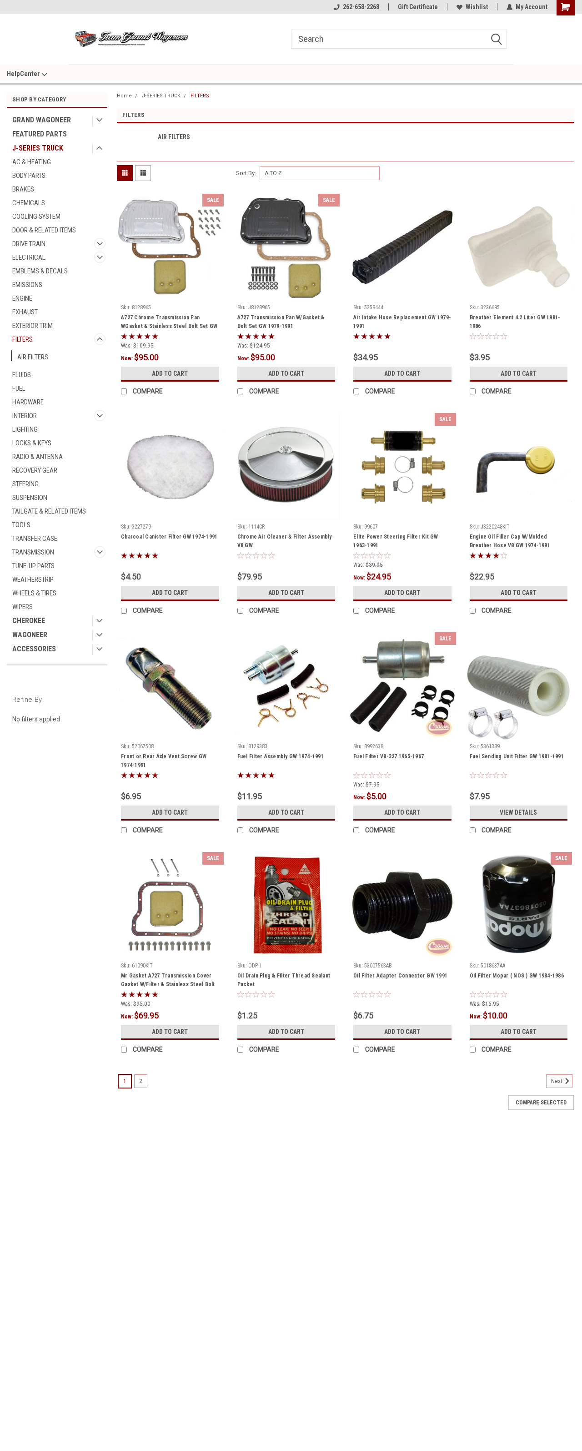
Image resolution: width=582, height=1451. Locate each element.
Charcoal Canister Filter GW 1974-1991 (169, 537)
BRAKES (23, 189)
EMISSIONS (27, 285)
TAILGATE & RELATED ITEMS (49, 511)
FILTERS (22, 339)
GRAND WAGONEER (41, 120)
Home (124, 96)
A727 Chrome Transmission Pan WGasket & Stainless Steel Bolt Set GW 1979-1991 (169, 323)
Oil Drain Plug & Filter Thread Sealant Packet (284, 979)
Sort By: (246, 173)
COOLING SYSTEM (36, 216)
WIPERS (22, 607)
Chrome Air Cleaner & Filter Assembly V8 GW (284, 541)
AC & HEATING (31, 162)
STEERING (25, 484)
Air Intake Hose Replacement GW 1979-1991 (402, 321)
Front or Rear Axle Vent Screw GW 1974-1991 (163, 760)
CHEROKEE (28, 620)
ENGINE (22, 298)
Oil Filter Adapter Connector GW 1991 (400, 975)
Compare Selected (541, 1102)
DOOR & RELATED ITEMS (44, 230)
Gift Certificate (418, 6)
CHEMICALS (28, 203)
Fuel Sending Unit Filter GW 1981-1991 (517, 756)
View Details (518, 812)
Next (557, 1081)
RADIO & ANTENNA (37, 457)
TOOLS (21, 525)
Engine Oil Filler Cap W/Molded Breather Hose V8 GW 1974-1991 (510, 541)
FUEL (18, 388)
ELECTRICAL (28, 257)
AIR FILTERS (32, 357)
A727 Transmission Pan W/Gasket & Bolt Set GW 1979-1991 (281, 321)
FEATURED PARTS (39, 134)
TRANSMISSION (33, 552)
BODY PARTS (28, 175)
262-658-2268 (361, 6)
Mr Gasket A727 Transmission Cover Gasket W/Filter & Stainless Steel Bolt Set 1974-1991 (168, 981)
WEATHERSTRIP (33, 579)
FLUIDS (21, 375)
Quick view (170, 293)
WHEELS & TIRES (34, 593)
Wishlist (477, 6)
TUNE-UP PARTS (33, 566)
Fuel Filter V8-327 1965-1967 (388, 756)
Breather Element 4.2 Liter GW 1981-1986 (515, 321)
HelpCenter (24, 74)
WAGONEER (29, 634)
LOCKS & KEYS (31, 443)
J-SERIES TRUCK (37, 148)
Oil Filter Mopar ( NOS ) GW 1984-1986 (517, 975)
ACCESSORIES (34, 649)
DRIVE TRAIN (28, 244)
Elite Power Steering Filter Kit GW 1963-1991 (395, 541)
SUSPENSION (29, 498)
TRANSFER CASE (34, 538)
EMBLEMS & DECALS (40, 271)
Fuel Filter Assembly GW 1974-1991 (280, 756)
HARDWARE (28, 402)
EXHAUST (25, 312)
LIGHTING (25, 429)
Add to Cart (170, 373)
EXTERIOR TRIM (32, 326)
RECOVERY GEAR (34, 470)
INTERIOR (24, 416)
